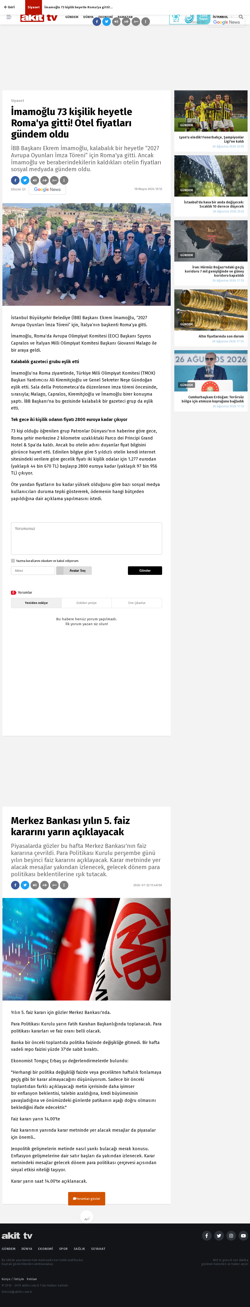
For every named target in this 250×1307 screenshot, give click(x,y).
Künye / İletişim (13, 1279)
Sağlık (79, 1248)
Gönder (145, 570)
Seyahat (98, 1248)
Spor (63, 1248)
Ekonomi (45, 1248)
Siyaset (34, 7)
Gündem (9, 1248)
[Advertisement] (86, 685)
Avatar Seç (78, 570)
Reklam (32, 1279)
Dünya (26, 1248)
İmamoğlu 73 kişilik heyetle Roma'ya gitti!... (78, 7)
